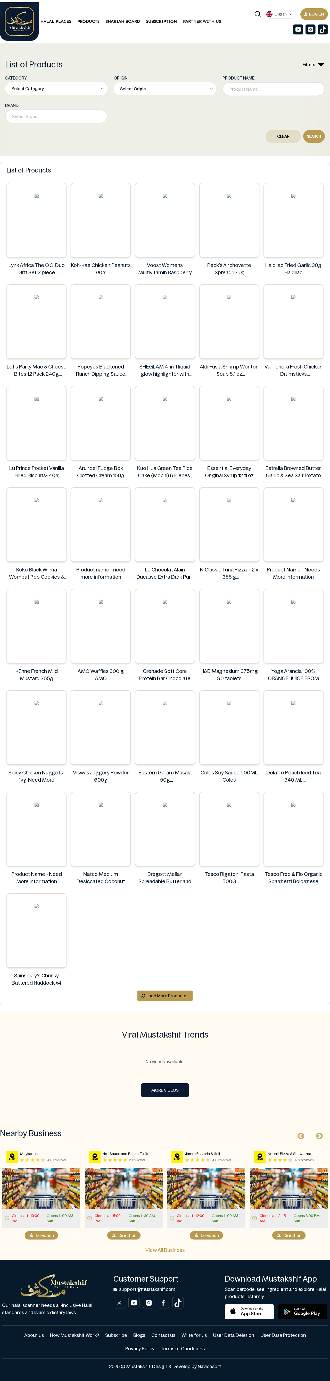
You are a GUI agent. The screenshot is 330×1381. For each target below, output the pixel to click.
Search (314, 136)
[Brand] (19, 21)
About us (34, 1335)
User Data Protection (283, 1335)
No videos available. (165, 1061)
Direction (45, 1235)
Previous (299, 1134)
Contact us (163, 1335)
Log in (316, 14)
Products (88, 21)
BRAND (12, 105)
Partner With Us (202, 21)
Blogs (139, 1335)
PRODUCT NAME (238, 78)
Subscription (161, 21)
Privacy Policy (139, 1348)
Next (318, 1134)
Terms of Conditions (183, 1348)
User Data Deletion (233, 1335)
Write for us (194, 1335)
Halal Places (55, 21)
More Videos (165, 1090)
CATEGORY (16, 78)
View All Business (165, 1250)
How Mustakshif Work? (74, 1335)
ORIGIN (121, 78)
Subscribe (116, 1335)
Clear (283, 136)
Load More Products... (167, 995)
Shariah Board (123, 21)
